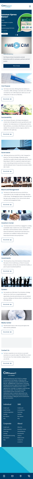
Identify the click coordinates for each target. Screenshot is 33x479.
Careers (20, 435)
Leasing (5, 414)
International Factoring (9, 435)
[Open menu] (30, 6)
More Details (16, 66)
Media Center (21, 438)
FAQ (4, 418)
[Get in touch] (12, 476)
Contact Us (20, 440)
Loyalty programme (8, 412)
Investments (21, 433)
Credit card (6, 408)
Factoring (20, 412)
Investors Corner (22, 429)
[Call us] (29, 476)
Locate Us (20, 442)
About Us (20, 427)
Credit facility (6, 410)
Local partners (21, 410)
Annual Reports (21, 431)
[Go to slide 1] (15, 34)
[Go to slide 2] (17, 34)
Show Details (6, 99)
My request (6, 416)
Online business (7, 429)
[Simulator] (4, 476)
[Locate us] (20, 476)
